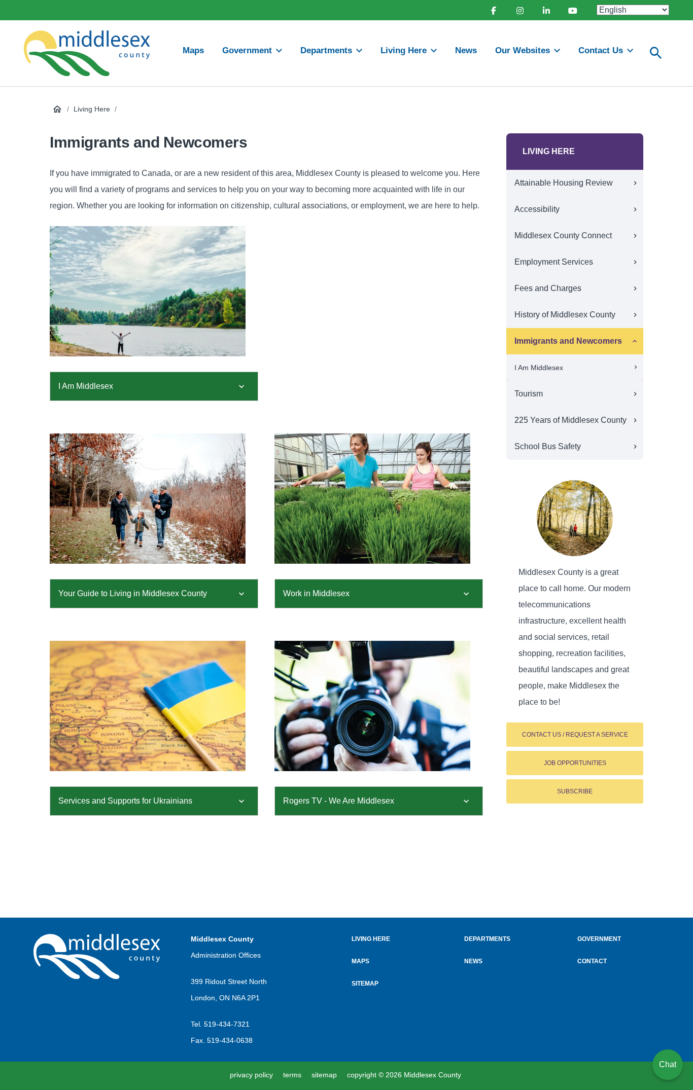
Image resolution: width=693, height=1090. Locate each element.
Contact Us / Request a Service (575, 734)
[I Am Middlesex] (154, 291)
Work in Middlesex (316, 593)
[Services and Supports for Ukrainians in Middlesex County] (154, 706)
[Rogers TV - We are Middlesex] (378, 706)
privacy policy (251, 1075)
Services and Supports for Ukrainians (125, 800)
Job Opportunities (575, 763)
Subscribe (575, 791)
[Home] (91, 53)
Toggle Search (656, 53)
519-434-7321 (227, 1024)
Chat (667, 1064)
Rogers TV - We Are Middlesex (339, 800)
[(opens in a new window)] (493, 10)
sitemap (324, 1075)
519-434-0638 (230, 1040)
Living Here (92, 109)
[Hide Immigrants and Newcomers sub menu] (634, 341)
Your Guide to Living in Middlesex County (133, 593)
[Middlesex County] (96, 956)
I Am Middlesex (86, 386)
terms (292, 1075)
